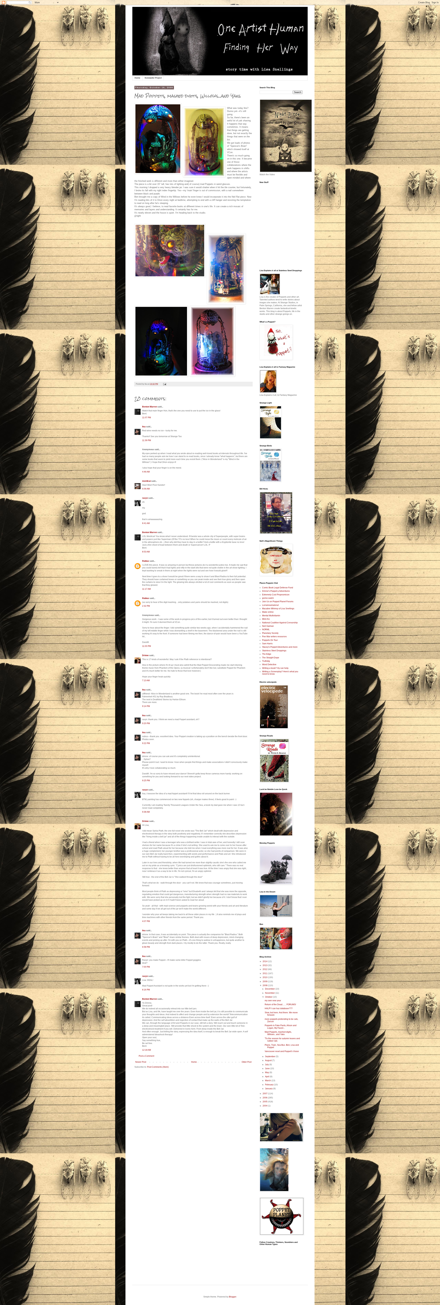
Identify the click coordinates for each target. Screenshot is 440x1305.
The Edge (266, 654)
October (269, 997)
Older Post (246, 1062)
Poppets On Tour (270, 640)
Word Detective (269, 664)
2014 (265, 961)
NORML (266, 629)
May (267, 1072)
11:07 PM (146, 417)
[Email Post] (164, 384)
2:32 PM (146, 606)
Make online (268, 612)
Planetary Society (270, 633)
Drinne (145, 655)
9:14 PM (146, 706)
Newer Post (140, 1062)
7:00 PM (146, 967)
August (268, 1060)
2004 (265, 1106)
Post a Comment (146, 1056)
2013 (265, 965)
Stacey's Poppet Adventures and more (280, 647)
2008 (265, 985)
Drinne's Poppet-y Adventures (276, 591)
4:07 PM (146, 921)
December (270, 989)
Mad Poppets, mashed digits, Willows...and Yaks (278, 1033)
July (267, 1064)
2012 (265, 969)
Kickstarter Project (153, 78)
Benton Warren (149, 407)
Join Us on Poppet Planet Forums (277, 601)
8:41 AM (146, 523)
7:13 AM (146, 680)
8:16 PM (146, 990)
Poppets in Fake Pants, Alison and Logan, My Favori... (280, 1026)
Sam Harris (267, 643)
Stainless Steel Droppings (274, 650)
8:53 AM (146, 552)
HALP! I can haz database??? (279, 1008)
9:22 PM (146, 743)
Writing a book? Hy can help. (275, 668)
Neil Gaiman (268, 626)
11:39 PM (146, 440)
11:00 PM (146, 646)
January (269, 1088)
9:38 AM (146, 812)
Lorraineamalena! (270, 605)
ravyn (145, 498)
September (270, 1056)
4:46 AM (146, 472)
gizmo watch (268, 598)
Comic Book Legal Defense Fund (277, 587)
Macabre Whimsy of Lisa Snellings (278, 608)
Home (137, 78)
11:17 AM (146, 589)
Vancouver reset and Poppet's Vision (282, 1051)
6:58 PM (146, 947)
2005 (265, 1101)
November (270, 993)
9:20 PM (146, 723)
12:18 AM (146, 1050)
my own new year (273, 1000)
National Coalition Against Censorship (280, 622)
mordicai (146, 481)
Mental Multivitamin (271, 615)
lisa (144, 426)
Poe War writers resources (274, 636)
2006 (265, 1097)
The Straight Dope (270, 657)
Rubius (145, 561)
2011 (265, 973)
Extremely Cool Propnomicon (275, 594)
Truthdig (266, 661)
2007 (265, 1093)
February (269, 1084)
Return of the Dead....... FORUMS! (280, 1004)
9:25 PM (146, 780)
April (267, 1076)
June (267, 1068)
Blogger (232, 1297)
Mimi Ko (266, 619)
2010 (265, 977)
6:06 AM (146, 489)
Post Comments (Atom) (158, 1067)
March (268, 1080)
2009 (265, 981)
